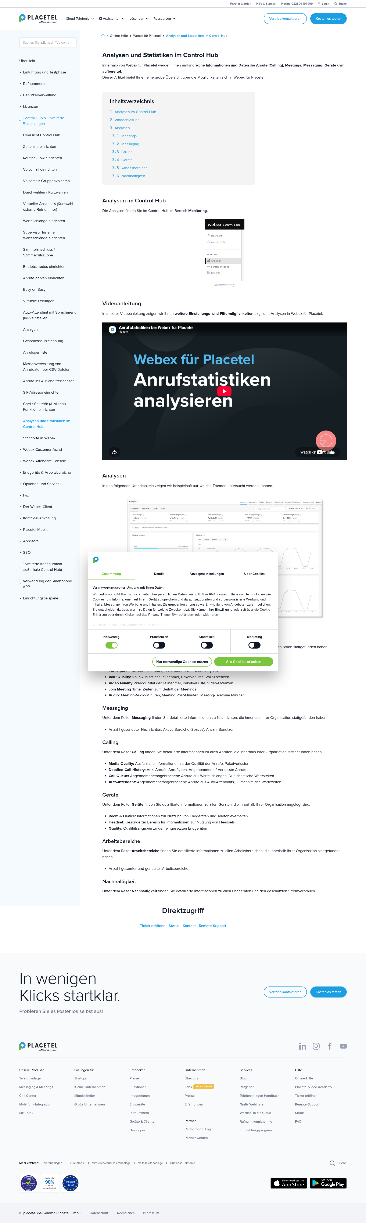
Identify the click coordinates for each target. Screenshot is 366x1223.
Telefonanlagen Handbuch (259, 1095)
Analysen (122, 128)
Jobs (189, 1087)
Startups (80, 1078)
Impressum (151, 1213)
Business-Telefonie (182, 1163)
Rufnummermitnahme (256, 1121)
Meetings (129, 136)
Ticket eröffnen (153, 925)
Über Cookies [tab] (254, 574)
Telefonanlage (30, 1078)
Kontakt (190, 925)
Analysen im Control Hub (135, 112)
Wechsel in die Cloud (255, 1112)
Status (175, 925)
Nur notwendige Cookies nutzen (182, 662)
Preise (134, 1078)
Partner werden (196, 1137)
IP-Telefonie (77, 1163)
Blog (243, 1078)
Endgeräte (137, 1104)
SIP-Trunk (26, 1112)
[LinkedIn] (302, 1046)
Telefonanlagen (52, 1163)
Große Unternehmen (89, 1104)
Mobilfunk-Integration (35, 1104)
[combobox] (47, 42)
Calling (127, 152)
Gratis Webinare (251, 1104)
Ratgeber (247, 1087)
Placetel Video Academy (313, 1087)
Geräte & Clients (142, 1121)
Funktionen (138, 1087)
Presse (190, 1095)
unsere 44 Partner (119, 594)
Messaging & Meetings (36, 1087)
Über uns (191, 1078)
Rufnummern (139, 1112)
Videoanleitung (127, 120)
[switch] (159, 645)
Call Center (27, 1095)
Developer (137, 1130)
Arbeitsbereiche (134, 168)
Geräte (127, 160)
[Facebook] (329, 1046)
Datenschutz (99, 1213)
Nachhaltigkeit (133, 176)
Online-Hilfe (304, 1078)
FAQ (298, 1121)
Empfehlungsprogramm (257, 1130)
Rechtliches (125, 1213)
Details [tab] (159, 574)
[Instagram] (316, 1046)
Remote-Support (212, 925)
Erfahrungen (194, 1104)
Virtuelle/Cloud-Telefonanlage (111, 1163)
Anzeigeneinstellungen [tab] (207, 574)
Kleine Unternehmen (89, 1087)
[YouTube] (343, 1046)
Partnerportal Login (199, 1129)
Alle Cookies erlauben (243, 662)
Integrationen (140, 1095)
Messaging (130, 144)
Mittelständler (84, 1095)
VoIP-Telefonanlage (150, 1163)
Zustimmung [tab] (111, 574)
